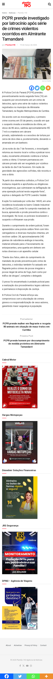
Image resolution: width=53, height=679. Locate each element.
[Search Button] (49, 4)
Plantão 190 (22, 13)
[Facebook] (31, 88)
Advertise (18, 645)
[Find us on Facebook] (20, 666)
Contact (43, 645)
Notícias (12, 13)
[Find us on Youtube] (27, 666)
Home (4, 13)
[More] (48, 88)
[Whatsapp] (42, 88)
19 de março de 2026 (28, 45)
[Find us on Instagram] (31, 666)
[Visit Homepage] (26, 4)
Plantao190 (10, 45)
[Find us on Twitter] (23, 666)
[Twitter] (37, 88)
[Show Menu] (3, 4)
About (8, 645)
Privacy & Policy (31, 645)
